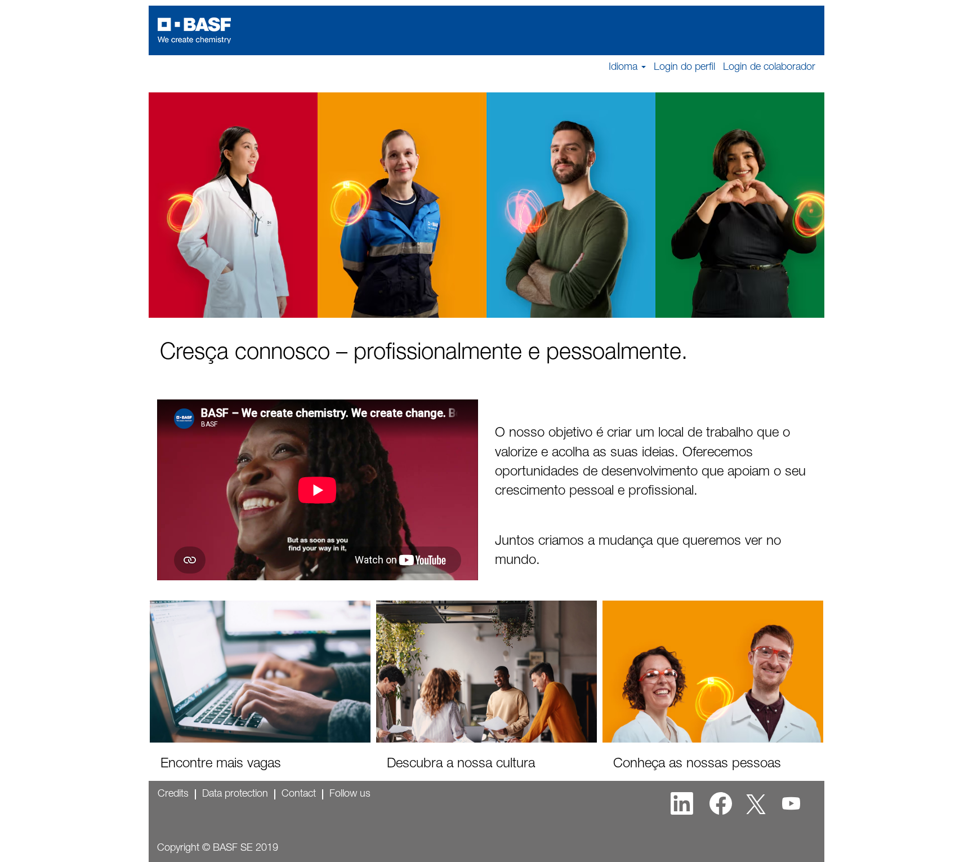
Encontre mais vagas (220, 764)
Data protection (235, 794)
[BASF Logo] (194, 30)
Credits (173, 794)
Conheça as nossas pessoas (697, 764)
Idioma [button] (624, 68)
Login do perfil (684, 68)
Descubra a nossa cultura (461, 764)
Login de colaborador (769, 68)
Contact (299, 794)
